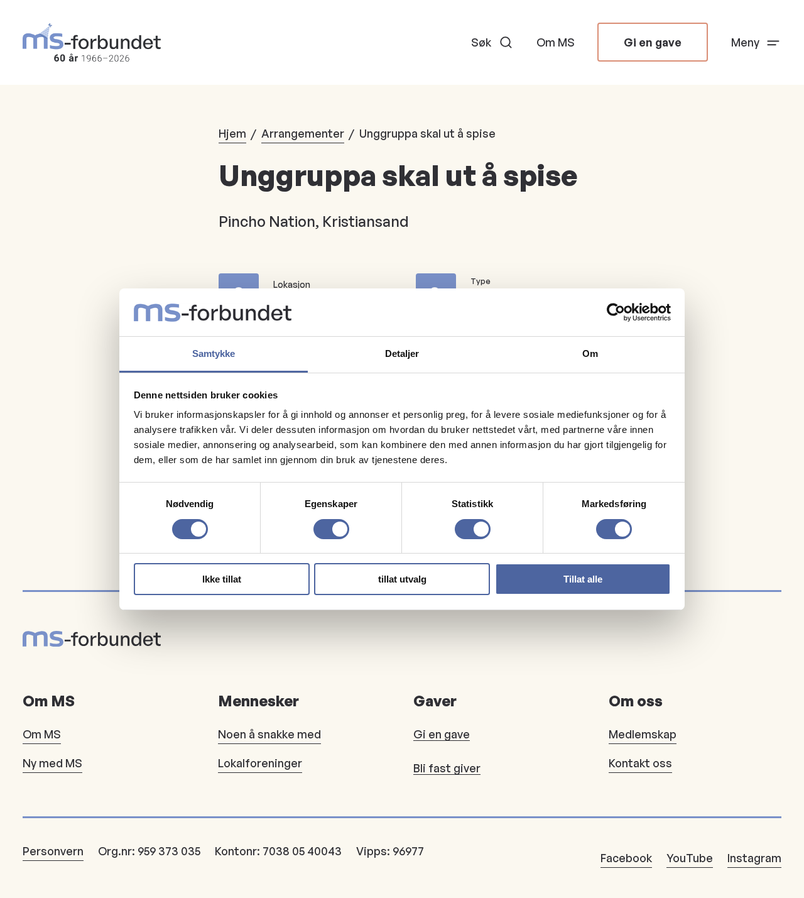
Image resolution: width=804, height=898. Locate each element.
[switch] (331, 529)
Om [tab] (590, 353)
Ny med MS (52, 763)
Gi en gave (653, 42)
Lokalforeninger (260, 763)
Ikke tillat (221, 579)
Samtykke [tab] (214, 353)
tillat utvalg (402, 579)
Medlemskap (642, 734)
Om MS (555, 42)
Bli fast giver (447, 768)
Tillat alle (582, 579)
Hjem (232, 133)
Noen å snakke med (269, 734)
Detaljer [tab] (402, 353)
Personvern (53, 851)
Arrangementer (302, 133)
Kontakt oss (640, 763)
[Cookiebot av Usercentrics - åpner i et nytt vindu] (616, 312)
